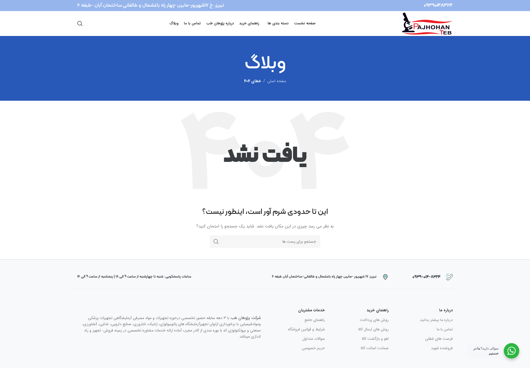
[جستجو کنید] (80, 23)
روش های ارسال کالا (373, 329)
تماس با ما (445, 329)
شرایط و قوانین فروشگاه (306, 329)
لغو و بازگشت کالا (375, 339)
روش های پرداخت (374, 320)
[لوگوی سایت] (427, 23)
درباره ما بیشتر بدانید (436, 320)
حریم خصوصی (313, 348)
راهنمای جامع (314, 320)
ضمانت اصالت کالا (375, 348)
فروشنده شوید (442, 348)
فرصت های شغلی (439, 339)
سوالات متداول (313, 339)
